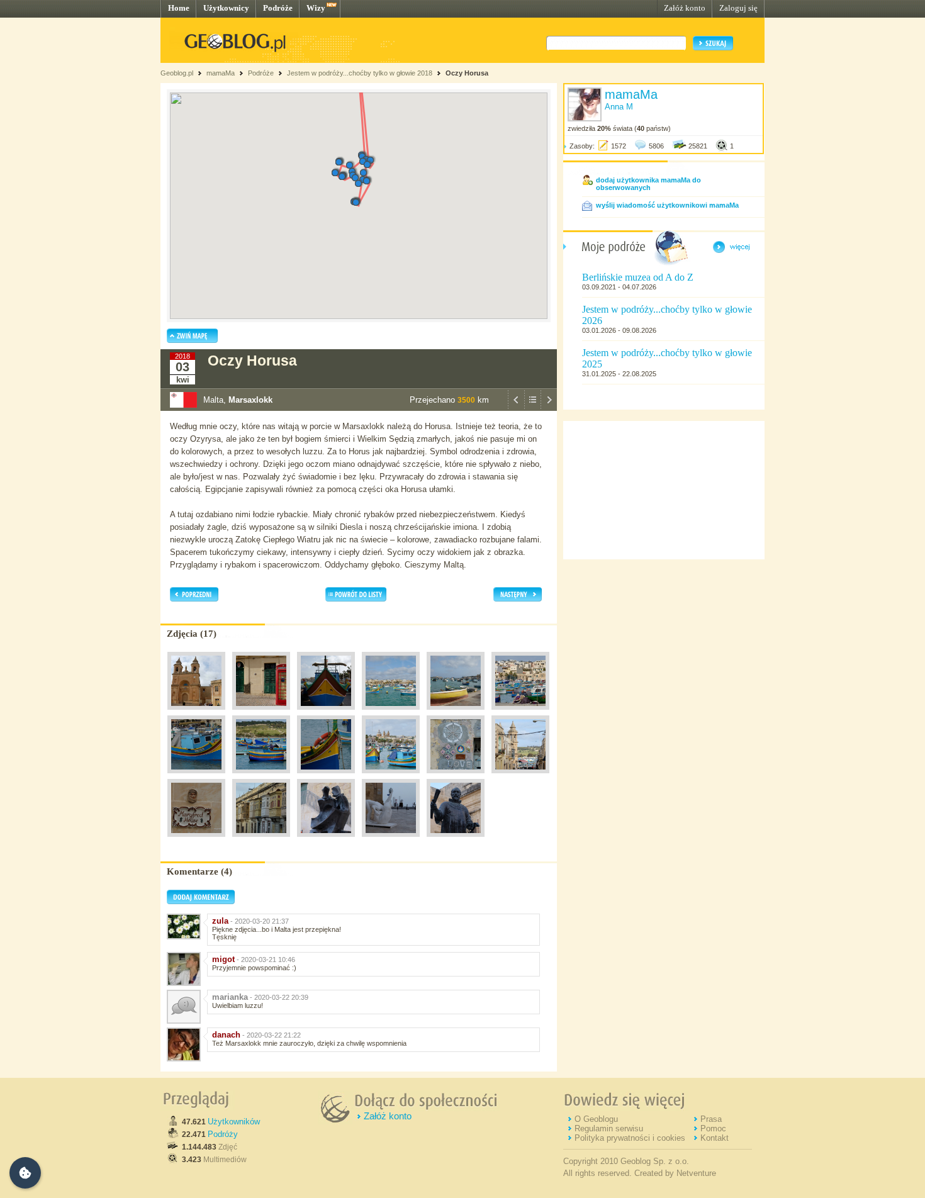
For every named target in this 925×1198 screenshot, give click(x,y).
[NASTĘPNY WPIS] (549, 407)
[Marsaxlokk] (196, 713)
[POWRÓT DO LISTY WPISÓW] (532, 407)
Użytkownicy (226, 8)
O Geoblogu (596, 1119)
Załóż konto (684, 8)
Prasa (711, 1119)
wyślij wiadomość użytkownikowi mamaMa (667, 205)
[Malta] (261, 840)
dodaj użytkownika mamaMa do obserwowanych (648, 183)
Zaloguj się (738, 8)
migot (223, 959)
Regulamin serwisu (609, 1128)
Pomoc (713, 1128)
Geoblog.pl (176, 73)
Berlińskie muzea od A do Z (637, 277)
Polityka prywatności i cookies (630, 1138)
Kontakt (714, 1138)
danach (226, 1034)
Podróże (278, 8)
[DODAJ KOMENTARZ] (201, 901)
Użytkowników (234, 1121)
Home (178, 8)
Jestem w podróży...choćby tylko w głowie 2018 (359, 73)
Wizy (315, 8)
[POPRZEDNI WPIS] (516, 407)
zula (220, 921)
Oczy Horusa (467, 73)
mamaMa (220, 73)
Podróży (223, 1134)
